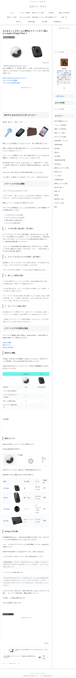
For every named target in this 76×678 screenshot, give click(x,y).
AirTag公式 (40, 551)
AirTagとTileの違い (8, 347)
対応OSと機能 (7, 342)
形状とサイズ (7, 345)
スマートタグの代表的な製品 (11, 82)
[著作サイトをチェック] (64, 88)
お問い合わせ (60, 96)
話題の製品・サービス (8, 614)
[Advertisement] (26, 99)
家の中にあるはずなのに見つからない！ (15, 78)
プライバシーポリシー (40, 673)
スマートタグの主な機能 (10, 80)
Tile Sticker (6, 509)
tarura (64, 68)
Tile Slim (5, 520)
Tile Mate (6, 488)
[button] (73, 52)
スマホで (14, 215)
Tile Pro (5, 497)
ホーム (32, 673)
